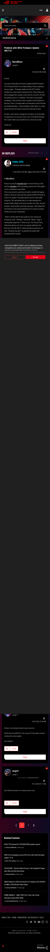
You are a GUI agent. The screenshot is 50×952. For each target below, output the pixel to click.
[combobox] (25, 25)
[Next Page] (33, 825)
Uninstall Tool (21, 184)
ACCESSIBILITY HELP (36, 917)
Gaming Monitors (10, 874)
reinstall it (13, 186)
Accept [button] (35, 257)
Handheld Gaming (9, 38)
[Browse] (4, 10)
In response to (29, 778)
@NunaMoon (10, 178)
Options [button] (46, 38)
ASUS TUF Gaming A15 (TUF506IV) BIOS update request (22, 844)
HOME (14, 917)
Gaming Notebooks (11, 847)
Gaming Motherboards (12, 901)
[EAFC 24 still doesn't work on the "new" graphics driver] (46, 153)
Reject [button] (14, 257)
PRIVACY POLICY (32, 931)
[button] (7, 132)
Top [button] (3, 946)
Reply (25, 141)
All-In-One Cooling (11, 861)
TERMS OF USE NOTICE (19, 931)
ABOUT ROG (6, 917)
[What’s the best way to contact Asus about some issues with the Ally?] (42, 153)
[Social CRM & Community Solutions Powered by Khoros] (42, 947)
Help (41, 10)
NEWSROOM (22, 917)
